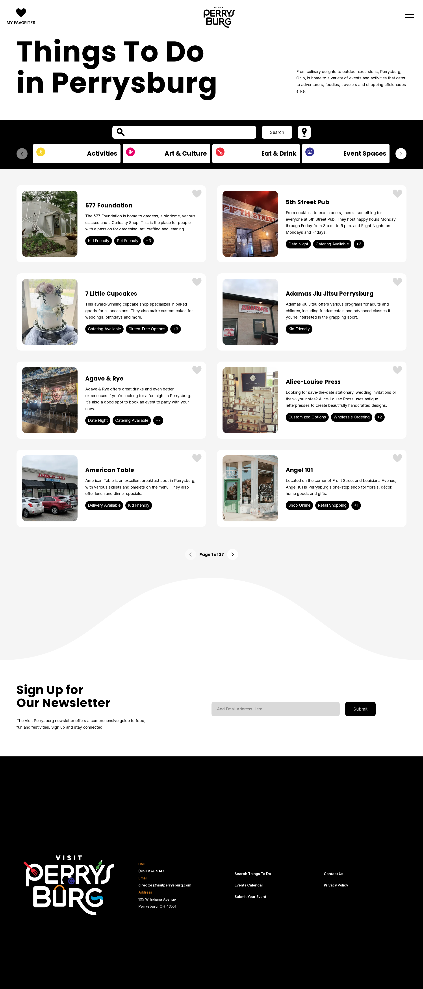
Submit (360, 709)
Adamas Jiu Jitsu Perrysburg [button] (330, 294)
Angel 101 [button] (299, 470)
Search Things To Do (253, 873)
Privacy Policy (336, 885)
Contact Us (333, 873)
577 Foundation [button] (108, 205)
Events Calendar (249, 885)
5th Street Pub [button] (307, 202)
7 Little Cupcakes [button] (111, 294)
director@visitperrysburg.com (164, 885)
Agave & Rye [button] (104, 378)
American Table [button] (109, 470)
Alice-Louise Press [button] (313, 382)
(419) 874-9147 (151, 871)
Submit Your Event (250, 896)
